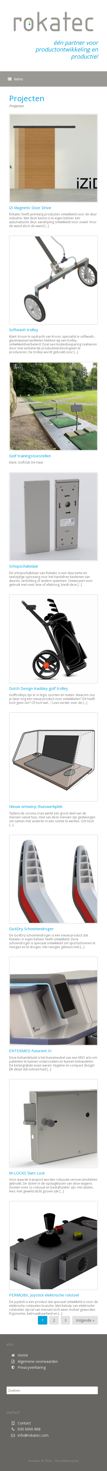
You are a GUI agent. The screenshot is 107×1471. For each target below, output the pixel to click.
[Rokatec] (53, 21)
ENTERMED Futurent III (30, 1050)
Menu (18, 79)
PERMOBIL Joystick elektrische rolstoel (44, 1294)
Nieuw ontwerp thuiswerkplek (35, 806)
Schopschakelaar (23, 566)
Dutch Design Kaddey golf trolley (38, 688)
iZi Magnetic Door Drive (30, 207)
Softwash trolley (23, 329)
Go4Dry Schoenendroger (31, 928)
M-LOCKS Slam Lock (27, 1172)
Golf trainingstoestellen (30, 455)
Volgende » (85, 1320)
